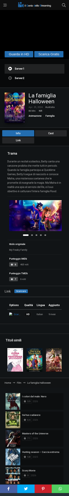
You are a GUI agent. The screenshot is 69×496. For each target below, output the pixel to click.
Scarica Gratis (48, 54)
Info (18, 133)
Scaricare (21, 291)
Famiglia (49, 116)
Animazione (35, 116)
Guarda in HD (19, 54)
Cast (51, 133)
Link (18, 140)
